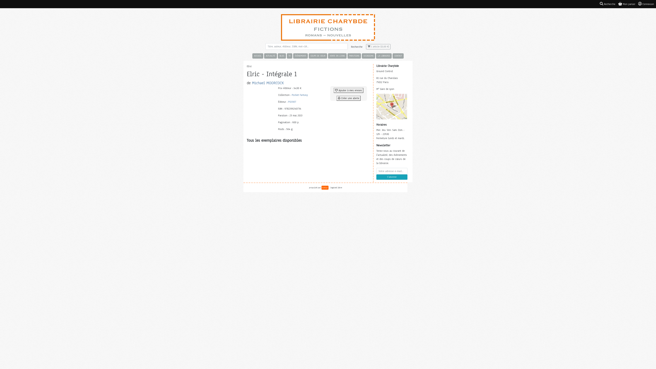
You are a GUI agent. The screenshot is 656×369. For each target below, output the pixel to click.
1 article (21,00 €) (379, 46)
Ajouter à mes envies (350, 90)
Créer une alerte (349, 98)
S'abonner (392, 177)
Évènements (300, 55)
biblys (325, 187)
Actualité (270, 55)
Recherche (357, 47)
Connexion (648, 4)
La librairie (384, 55)
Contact (398, 55)
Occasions (368, 55)
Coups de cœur (317, 55)
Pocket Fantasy (300, 95)
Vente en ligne (337, 55)
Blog (281, 55)
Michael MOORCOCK (268, 83)
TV (290, 55)
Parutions (354, 55)
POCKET (292, 102)
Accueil (258, 55)
